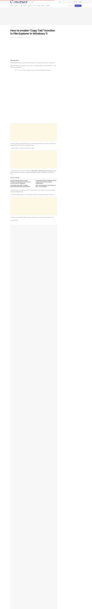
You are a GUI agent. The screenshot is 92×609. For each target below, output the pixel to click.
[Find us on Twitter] (76, 2)
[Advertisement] (46, 16)
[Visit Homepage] (19, 2)
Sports (30, 5)
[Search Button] (59, 2)
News (43, 5)
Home (11, 5)
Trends (48, 5)
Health (38, 5)
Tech (34, 5)
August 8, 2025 (13, 37)
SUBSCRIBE (78, 5)
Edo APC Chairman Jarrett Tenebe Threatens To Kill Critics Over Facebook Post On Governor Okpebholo (20, 182)
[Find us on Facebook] (74, 2)
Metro (25, 5)
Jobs (21, 5)
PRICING (70, 5)
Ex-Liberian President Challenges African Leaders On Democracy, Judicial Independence (46, 182)
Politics (16, 5)
